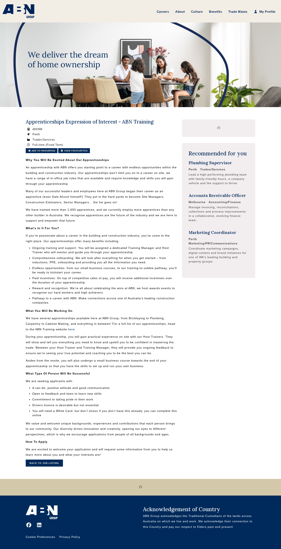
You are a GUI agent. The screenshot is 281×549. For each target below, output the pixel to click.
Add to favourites (43, 150)
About (180, 11)
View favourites (75, 150)
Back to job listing (44, 463)
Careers (163, 11)
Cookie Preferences (40, 537)
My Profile (266, 11)
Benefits (215, 11)
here (71, 329)
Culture (197, 11)
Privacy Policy (69, 537)
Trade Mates (237, 11)
